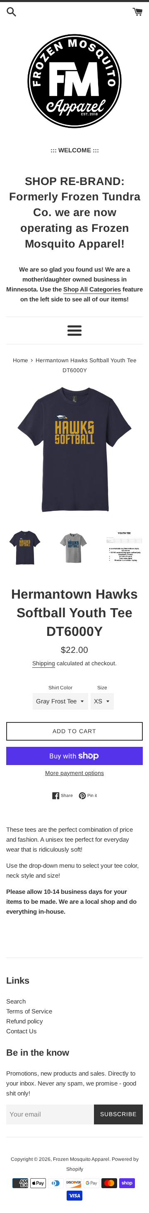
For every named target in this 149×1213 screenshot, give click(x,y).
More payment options (74, 773)
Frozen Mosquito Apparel (81, 1159)
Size (102, 688)
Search (16, 1001)
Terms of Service (29, 1011)
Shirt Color (60, 688)
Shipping (43, 663)
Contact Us (21, 1031)
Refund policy (24, 1021)
